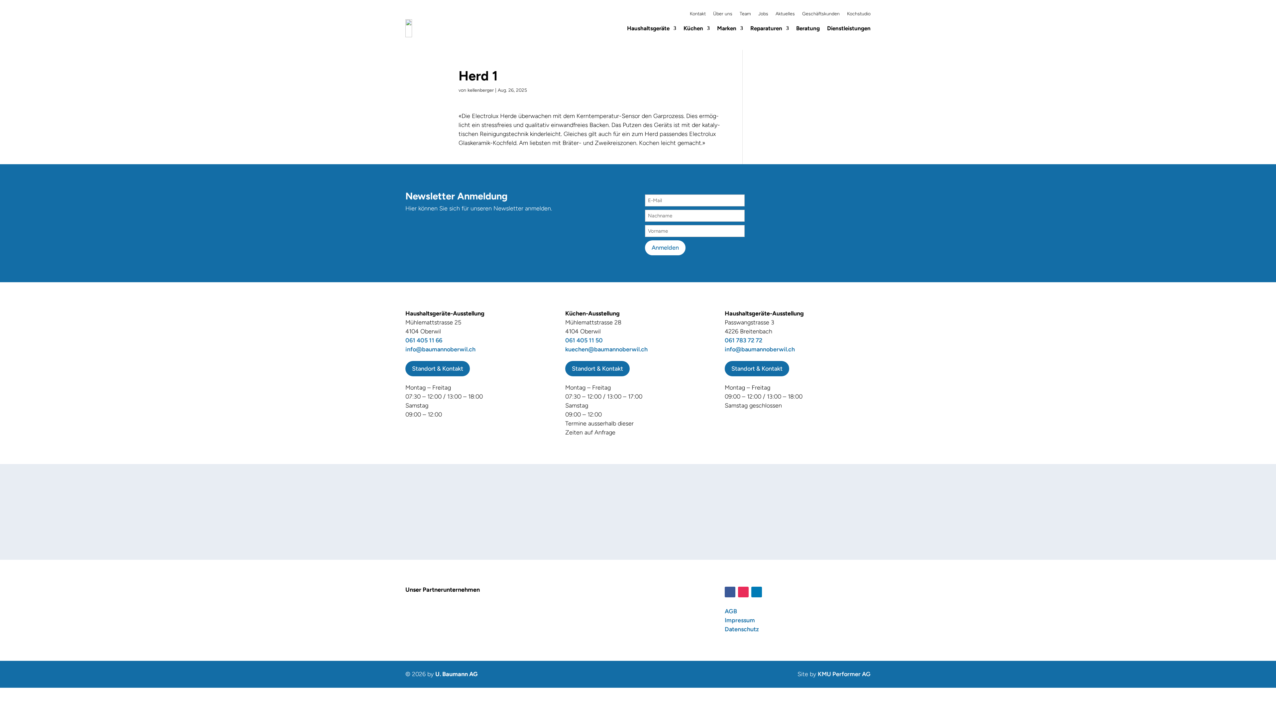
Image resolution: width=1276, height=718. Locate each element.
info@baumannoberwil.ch (440, 349)
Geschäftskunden (821, 14)
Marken (726, 28)
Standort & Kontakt (437, 368)
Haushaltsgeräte (648, 28)
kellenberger (481, 90)
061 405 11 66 (423, 340)
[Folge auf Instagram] (743, 592)
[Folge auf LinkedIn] (756, 592)
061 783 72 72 (743, 340)
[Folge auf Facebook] (730, 592)
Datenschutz (742, 629)
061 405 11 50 (584, 340)
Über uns (722, 14)
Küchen (693, 28)
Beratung (808, 28)
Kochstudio (859, 14)
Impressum (740, 620)
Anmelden (665, 247)
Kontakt (698, 14)
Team (745, 14)
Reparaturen (766, 28)
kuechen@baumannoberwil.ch (606, 349)
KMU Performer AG (844, 674)
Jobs (763, 14)
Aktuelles (785, 14)
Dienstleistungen (849, 28)
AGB (731, 611)
